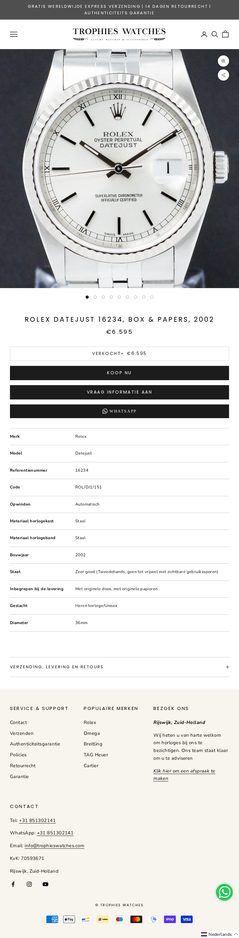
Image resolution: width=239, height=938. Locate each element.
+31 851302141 (37, 820)
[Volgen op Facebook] (13, 884)
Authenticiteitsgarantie (35, 744)
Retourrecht (23, 766)
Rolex (90, 722)
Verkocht (119, 353)
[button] (219, 934)
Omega (92, 733)
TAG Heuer (96, 755)
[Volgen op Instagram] (29, 884)
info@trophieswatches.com (54, 845)
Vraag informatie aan (119, 392)
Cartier (91, 766)
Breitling (93, 744)
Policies (18, 755)
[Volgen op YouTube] (45, 884)
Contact (18, 722)
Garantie (19, 776)
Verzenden (22, 733)
